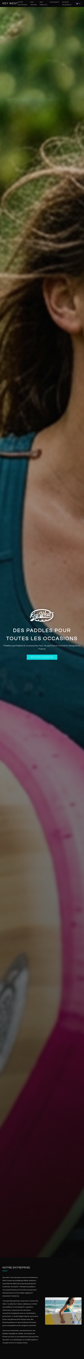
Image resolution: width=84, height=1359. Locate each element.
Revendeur (54, 2)
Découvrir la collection (42, 657)
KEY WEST (10, 3)
